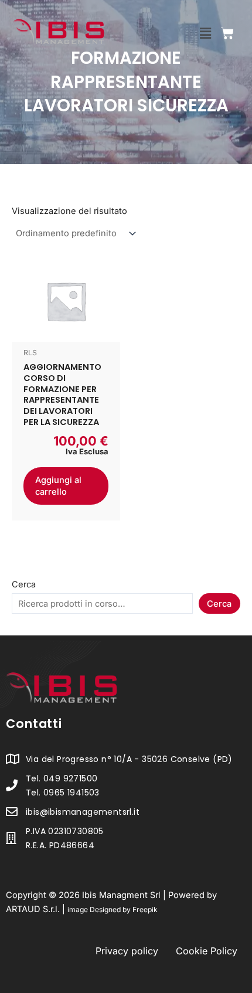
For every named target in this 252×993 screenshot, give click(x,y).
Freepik (145, 909)
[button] (205, 33)
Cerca (24, 584)
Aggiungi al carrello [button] (58, 486)
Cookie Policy (206, 951)
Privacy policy (127, 951)
